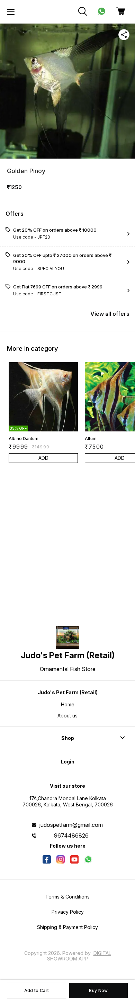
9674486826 (71, 835)
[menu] (11, 12)
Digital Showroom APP (79, 956)
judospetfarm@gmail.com (71, 825)
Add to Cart (36, 990)
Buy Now (98, 990)
